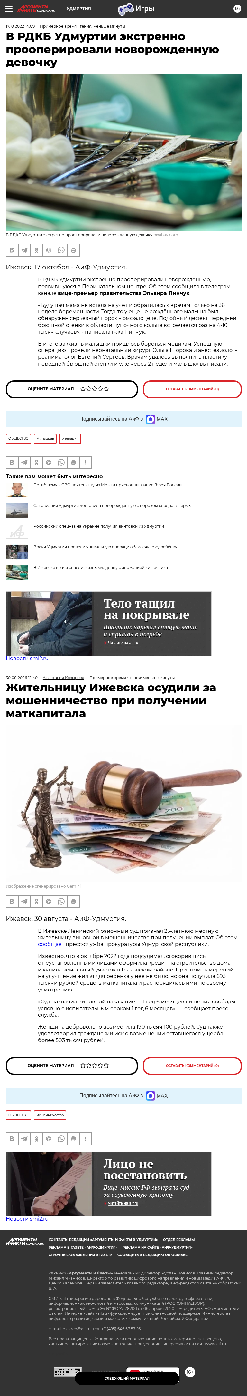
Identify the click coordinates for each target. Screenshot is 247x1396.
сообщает (52, 944)
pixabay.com (165, 234)
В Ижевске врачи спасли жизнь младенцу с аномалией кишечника (100, 567)
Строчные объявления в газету (80, 1255)
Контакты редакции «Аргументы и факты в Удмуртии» (103, 1240)
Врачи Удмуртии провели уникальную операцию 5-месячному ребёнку (105, 546)
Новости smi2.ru (27, 658)
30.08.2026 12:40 (22, 677)
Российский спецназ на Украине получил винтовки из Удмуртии (98, 526)
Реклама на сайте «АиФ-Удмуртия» (158, 1247)
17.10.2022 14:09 (20, 26)
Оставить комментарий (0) (192, 389)
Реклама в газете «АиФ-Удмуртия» (83, 1247)
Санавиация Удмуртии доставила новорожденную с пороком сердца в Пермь (112, 505)
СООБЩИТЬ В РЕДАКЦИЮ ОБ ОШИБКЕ (152, 1255)
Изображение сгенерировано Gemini (43, 886)
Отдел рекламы (179, 1240)
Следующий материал (127, 1378)
